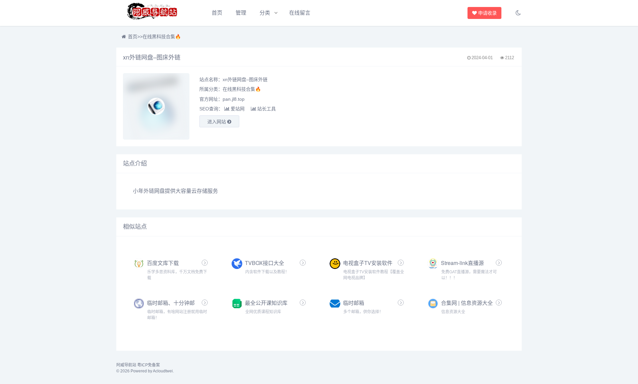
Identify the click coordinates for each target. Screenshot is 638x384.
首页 (217, 13)
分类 (265, 13)
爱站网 (238, 108)
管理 (241, 13)
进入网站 (217, 121)
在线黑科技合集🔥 (162, 36)
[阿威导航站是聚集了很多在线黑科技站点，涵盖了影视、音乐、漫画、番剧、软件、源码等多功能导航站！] (152, 13)
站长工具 (266, 108)
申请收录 (487, 13)
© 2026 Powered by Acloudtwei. (145, 371)
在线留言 (299, 13)
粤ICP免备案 (148, 365)
